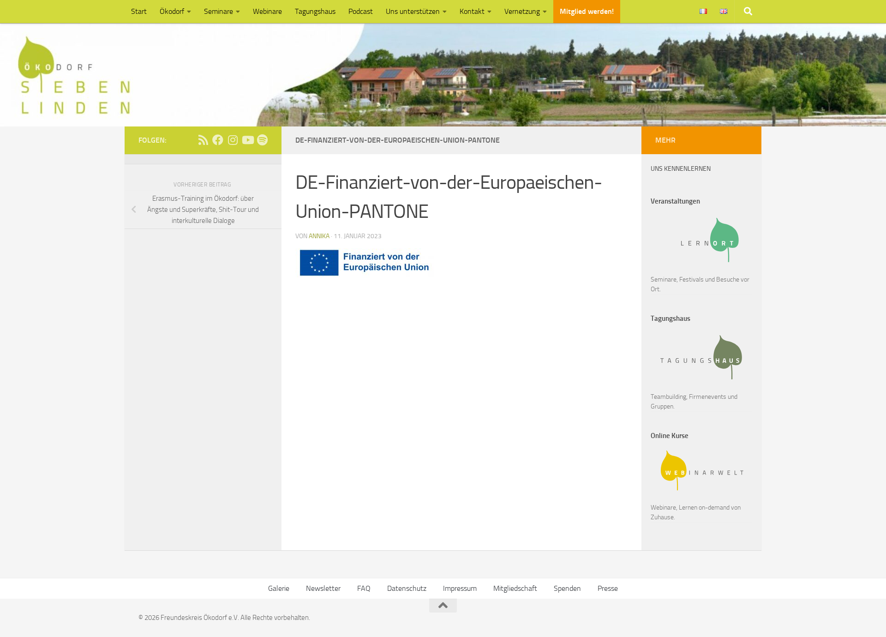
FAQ (364, 588)
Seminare (218, 11)
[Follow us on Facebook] (217, 139)
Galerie (278, 588)
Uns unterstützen (413, 11)
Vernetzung (522, 11)
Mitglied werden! (587, 11)
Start (139, 11)
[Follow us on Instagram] (232, 139)
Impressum (460, 588)
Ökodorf (172, 11)
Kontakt (472, 11)
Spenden (567, 588)
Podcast (360, 11)
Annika (319, 236)
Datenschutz (406, 588)
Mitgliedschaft (515, 588)
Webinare (267, 11)
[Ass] (203, 139)
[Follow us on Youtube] (247, 139)
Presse (608, 588)
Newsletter (323, 588)
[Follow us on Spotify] (262, 139)
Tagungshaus (315, 11)
